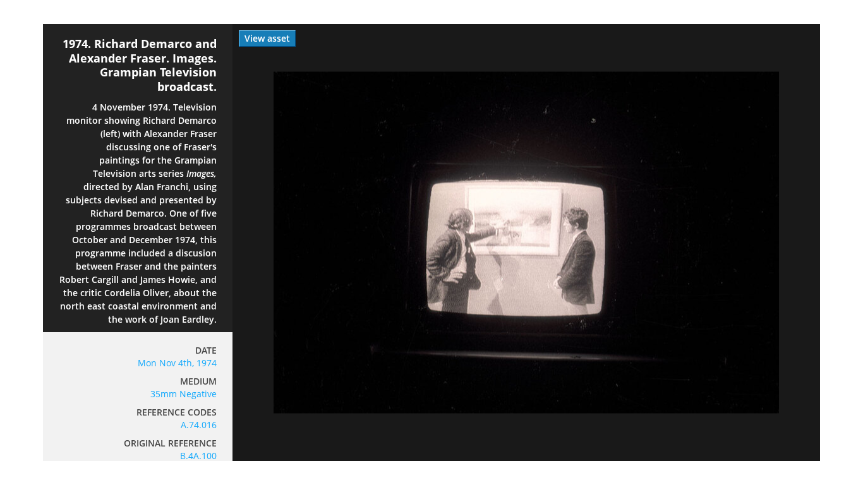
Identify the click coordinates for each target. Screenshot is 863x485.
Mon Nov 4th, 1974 (177, 363)
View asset (267, 38)
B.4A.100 (198, 456)
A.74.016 (199, 425)
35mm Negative (183, 394)
